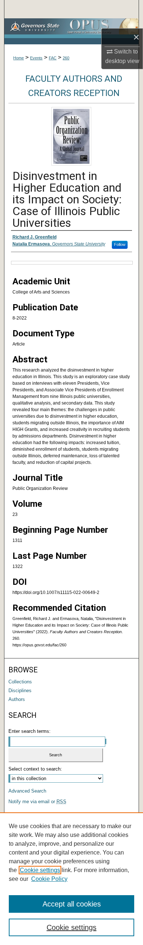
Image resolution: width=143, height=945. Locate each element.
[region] (71, 878)
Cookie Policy (49, 879)
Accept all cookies (72, 904)
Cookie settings (40, 870)
